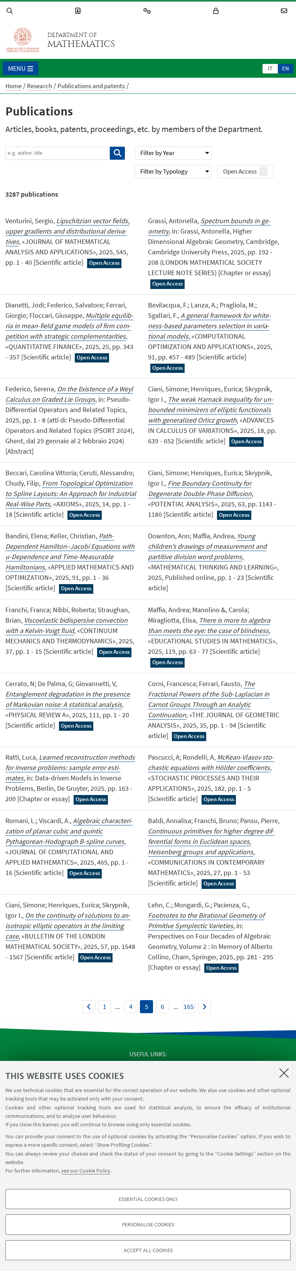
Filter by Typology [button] (164, 171)
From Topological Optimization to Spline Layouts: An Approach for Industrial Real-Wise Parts (70, 493)
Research (39, 86)
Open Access (240, 171)
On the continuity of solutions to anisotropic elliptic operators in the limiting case (68, 925)
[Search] (11, 11)
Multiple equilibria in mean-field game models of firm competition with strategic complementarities (69, 326)
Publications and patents (91, 86)
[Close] (284, 1073)
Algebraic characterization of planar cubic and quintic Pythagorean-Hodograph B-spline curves (69, 831)
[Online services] (148, 11)
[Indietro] (88, 1006)
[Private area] (217, 11)
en (285, 68)
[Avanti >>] (204, 1006)
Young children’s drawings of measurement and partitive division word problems (207, 546)
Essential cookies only (148, 1199)
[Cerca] (117, 153)
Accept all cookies (148, 1250)
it (270, 68)
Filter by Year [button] (157, 153)
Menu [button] (17, 68)
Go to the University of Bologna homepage (22, 40)
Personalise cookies (148, 1224)
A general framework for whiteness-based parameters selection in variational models (209, 326)
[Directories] (79, 11)
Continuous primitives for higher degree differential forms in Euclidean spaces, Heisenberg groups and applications (211, 841)
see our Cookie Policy (85, 1170)
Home (13, 86)
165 (188, 1006)
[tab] (270, 68)
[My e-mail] (285, 11)
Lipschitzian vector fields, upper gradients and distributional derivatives (67, 231)
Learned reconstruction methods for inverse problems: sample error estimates (70, 767)
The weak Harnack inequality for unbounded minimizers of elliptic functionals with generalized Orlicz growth (210, 409)
